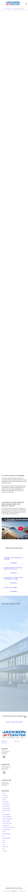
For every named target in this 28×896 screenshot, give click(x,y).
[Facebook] (8, 880)
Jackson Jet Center (19, 8)
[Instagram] (20, 880)
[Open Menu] (26, 4)
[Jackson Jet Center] (13, 4)
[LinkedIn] (8, 882)
